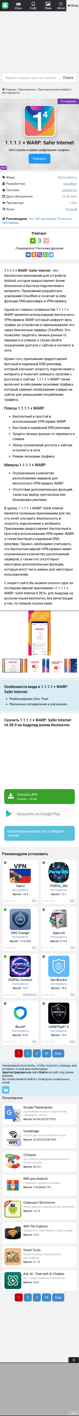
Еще (58, 1053)
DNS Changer (20, 933)
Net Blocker (59, 980)
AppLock (59, 933)
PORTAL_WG (59, 886)
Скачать (39, 159)
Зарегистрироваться (16, 1072)
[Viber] (39, 254)
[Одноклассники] (33, 254)
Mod (3, 167)
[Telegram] (51, 254)
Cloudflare (70, 183)
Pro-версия (68, 101)
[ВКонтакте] (28, 254)
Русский (71, 209)
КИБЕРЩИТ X (59, 1027)
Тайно (20, 886)
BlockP (20, 1027)
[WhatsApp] (45, 254)
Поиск (68, 78)
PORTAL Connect (20, 980)
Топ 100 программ (41, 219)
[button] (75, 614)
